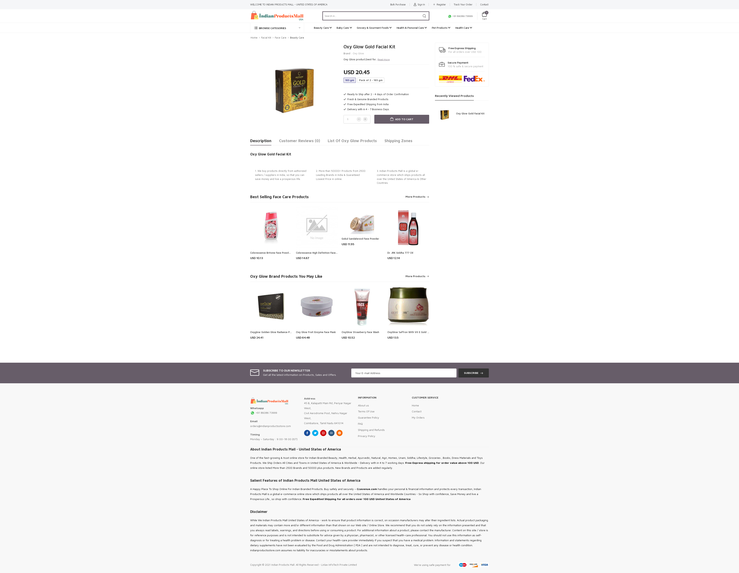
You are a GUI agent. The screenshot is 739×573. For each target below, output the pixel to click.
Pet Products (440, 27)
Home (254, 37)
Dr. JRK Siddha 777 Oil (400, 252)
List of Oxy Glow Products (352, 140)
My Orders (418, 417)
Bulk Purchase (398, 4)
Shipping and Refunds (371, 429)
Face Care (280, 37)
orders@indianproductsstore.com (270, 426)
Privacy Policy (366, 436)
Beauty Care (321, 27)
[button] (277, 28)
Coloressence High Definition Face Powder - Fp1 (324, 252)
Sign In (421, 4)
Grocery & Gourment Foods (373, 27)
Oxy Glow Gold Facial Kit (470, 113)
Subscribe (471, 372)
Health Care (462, 27)
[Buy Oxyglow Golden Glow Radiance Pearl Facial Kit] (271, 307)
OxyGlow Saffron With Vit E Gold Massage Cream (416, 332)
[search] (424, 15)
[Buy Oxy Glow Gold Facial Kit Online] (444, 114)
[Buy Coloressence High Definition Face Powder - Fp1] (317, 227)
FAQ (360, 423)
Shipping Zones (398, 140)
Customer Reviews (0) (299, 140)
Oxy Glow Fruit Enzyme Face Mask (316, 332)
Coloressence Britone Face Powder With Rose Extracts (282, 252)
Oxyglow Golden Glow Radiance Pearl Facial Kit (277, 332)
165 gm (349, 80)
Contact (484, 4)
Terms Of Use (366, 411)
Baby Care (343, 27)
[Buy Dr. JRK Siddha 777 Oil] (408, 227)
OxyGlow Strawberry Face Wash (360, 332)
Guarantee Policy (368, 417)
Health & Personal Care (411, 27)
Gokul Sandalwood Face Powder (360, 238)
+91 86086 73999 (462, 16)
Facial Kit (266, 37)
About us (363, 405)
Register (441, 4)
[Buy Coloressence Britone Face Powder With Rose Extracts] (271, 227)
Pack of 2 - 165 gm (371, 80)
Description (260, 140)
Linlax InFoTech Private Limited (339, 564)
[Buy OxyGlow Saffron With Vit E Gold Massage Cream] (408, 307)
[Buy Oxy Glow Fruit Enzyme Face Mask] (317, 307)
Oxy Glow (358, 53)
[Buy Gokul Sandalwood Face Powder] (363, 220)
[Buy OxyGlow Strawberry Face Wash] (363, 307)
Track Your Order (463, 4)
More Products (415, 196)
